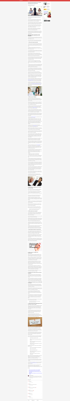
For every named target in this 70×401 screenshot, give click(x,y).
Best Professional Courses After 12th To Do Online (34, 370)
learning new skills (35, 125)
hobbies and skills (35, 107)
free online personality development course (36, 83)
